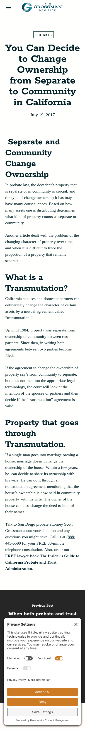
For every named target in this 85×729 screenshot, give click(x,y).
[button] (8, 7)
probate (42, 524)
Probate (43, 35)
